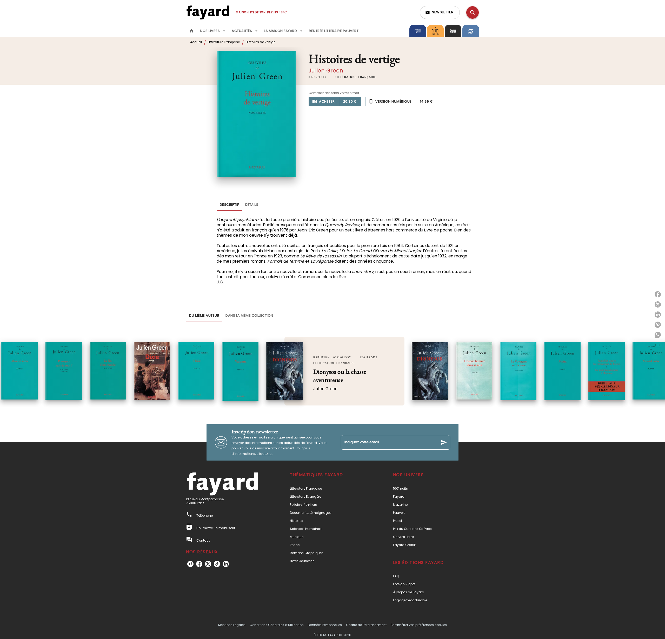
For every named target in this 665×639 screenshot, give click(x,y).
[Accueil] (208, 12)
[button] (440, 12)
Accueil (196, 42)
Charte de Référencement (366, 625)
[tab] (191, 31)
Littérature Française (224, 42)
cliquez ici (264, 453)
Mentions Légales (231, 625)
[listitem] (190, 564)
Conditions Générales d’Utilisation (277, 625)
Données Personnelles (325, 625)
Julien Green (326, 70)
